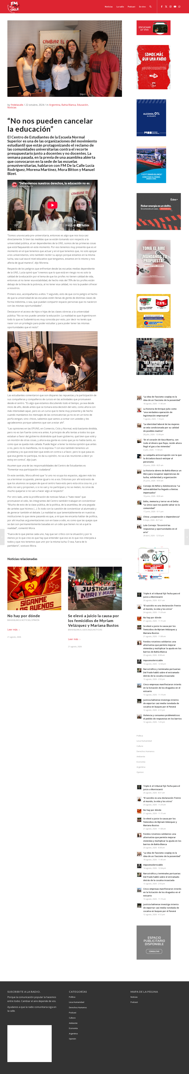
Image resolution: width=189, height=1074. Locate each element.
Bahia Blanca (68, 104)
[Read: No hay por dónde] (139, 618)
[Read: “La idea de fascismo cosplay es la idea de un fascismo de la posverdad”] (139, 398)
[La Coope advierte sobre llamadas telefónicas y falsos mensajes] (2, 537)
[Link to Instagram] (170, 6)
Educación (82, 104)
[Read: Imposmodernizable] (139, 661)
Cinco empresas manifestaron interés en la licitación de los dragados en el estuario (162, 688)
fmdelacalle (17, 104)
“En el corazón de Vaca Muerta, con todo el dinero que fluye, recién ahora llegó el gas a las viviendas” (162, 443)
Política (140, 735)
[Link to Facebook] (161, 6)
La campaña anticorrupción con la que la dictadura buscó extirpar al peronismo (162, 458)
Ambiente (141, 756)
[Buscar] (150, 6)
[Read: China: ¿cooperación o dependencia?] (139, 518)
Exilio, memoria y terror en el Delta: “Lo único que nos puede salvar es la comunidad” (161, 505)
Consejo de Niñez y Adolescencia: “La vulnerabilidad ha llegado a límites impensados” (161, 489)
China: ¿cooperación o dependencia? (161, 516)
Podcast (72, 1012)
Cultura (140, 746)
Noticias (11, 107)
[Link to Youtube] (175, 6)
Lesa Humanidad (144, 741)
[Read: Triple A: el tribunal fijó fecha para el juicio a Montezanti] (139, 594)
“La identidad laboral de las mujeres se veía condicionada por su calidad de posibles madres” (161, 427)
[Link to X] (166, 6)
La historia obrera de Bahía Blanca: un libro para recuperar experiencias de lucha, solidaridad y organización (162, 474)
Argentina (54, 104)
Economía (141, 761)
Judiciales (87, 630)
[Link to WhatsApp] (179, 6)
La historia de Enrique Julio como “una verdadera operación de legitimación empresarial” (160, 412)
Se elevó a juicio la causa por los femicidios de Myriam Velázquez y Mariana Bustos (93, 620)
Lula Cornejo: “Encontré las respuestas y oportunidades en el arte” (160, 528)
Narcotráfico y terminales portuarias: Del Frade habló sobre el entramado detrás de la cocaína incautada (162, 672)
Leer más (12, 629)
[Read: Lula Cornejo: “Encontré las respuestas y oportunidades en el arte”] (139, 526)
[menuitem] (109, 6)
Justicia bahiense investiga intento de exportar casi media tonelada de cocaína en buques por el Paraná (161, 703)
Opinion (140, 772)
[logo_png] (14, 6)
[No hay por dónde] (34, 588)
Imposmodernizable (153, 660)
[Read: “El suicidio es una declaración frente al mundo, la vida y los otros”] (139, 606)
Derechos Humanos (145, 751)
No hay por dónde (23, 615)
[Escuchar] (154, 34)
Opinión (35, 620)
